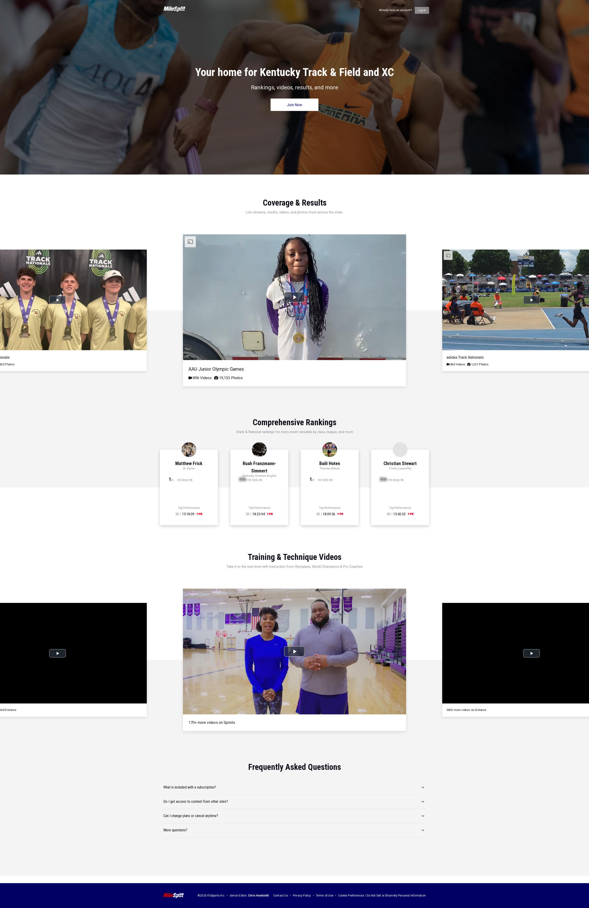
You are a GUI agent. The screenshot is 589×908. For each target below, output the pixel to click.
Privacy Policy (302, 895)
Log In (422, 10)
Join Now (294, 105)
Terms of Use (324, 895)
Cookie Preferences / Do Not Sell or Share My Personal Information (382, 895)
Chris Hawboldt (258, 895)
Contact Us (280, 895)
